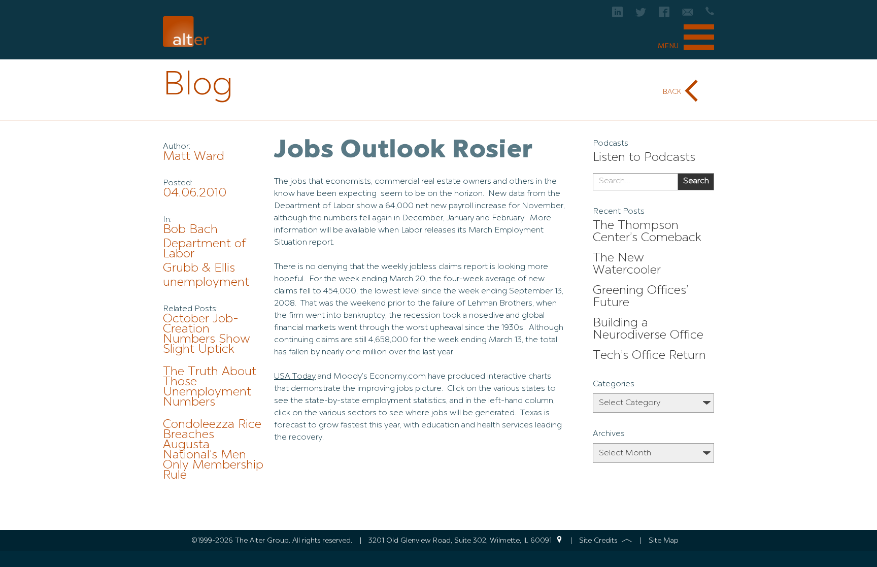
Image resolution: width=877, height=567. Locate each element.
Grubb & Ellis (199, 268)
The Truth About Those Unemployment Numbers (209, 387)
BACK (672, 91)
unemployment (206, 283)
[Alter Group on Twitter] (640, 15)
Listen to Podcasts (644, 158)
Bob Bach (190, 230)
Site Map (664, 540)
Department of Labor (204, 249)
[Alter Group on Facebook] (664, 15)
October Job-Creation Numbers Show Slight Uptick (206, 334)
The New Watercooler (627, 264)
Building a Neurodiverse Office (648, 329)
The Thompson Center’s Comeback (647, 232)
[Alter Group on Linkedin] (617, 15)
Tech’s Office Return (649, 356)
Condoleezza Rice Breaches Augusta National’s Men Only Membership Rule (213, 450)
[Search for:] (635, 181)
